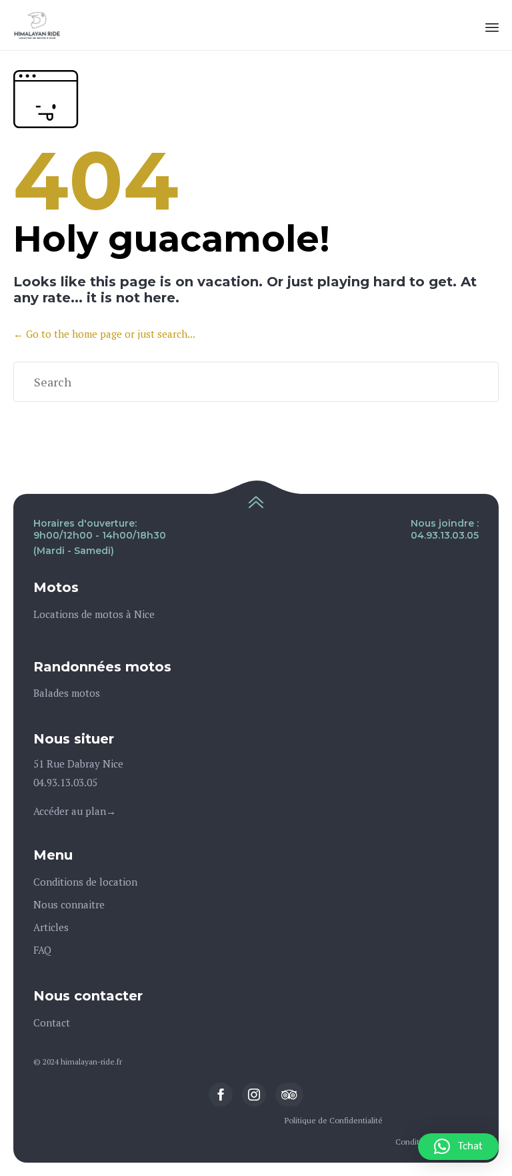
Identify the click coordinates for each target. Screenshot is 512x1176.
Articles (51, 927)
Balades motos (66, 692)
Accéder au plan (69, 811)
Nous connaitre (69, 904)
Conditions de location (85, 881)
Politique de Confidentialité (334, 1120)
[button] (458, 1146)
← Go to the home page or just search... (104, 333)
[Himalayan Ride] (37, 25)
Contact (51, 1022)
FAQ (42, 949)
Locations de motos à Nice (94, 614)
